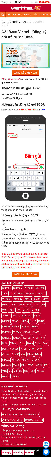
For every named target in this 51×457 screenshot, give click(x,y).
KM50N (26, 326)
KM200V (6, 332)
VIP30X (17, 332)
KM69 (37, 299)
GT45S (36, 332)
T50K (20, 293)
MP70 (25, 321)
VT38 (23, 348)
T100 (35, 304)
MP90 (35, 326)
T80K (5, 293)
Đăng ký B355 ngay (25, 73)
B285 (45, 343)
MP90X (35, 359)
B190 (37, 343)
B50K (39, 348)
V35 (4, 310)
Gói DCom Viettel (34, 420)
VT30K (13, 343)
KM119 (28, 299)
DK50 (13, 304)
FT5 (46, 365)
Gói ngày (6, 452)
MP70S (6, 376)
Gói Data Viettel (10, 414)
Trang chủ (6, 2)
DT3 (23, 365)
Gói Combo (24, 14)
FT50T (26, 332)
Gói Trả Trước (40, 14)
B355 (5, 348)
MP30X (6, 359)
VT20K (35, 310)
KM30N (6, 326)
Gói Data (11, 14)
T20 (18, 310)
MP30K (16, 321)
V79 (21, 315)
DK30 (5, 343)
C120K (5, 354)
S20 (33, 370)
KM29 (33, 321)
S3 (15, 370)
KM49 (41, 321)
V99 (23, 354)
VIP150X (6, 299)
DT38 (30, 354)
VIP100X (40, 288)
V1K (4, 370)
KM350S (14, 348)
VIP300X (28, 288)
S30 (29, 304)
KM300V (17, 288)
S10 (26, 370)
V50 (43, 304)
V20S (16, 365)
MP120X (6, 365)
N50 (43, 337)
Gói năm (29, 452)
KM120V (18, 299)
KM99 (22, 304)
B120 (22, 343)
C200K (15, 354)
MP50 (5, 304)
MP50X (16, 359)
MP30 (45, 299)
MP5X (39, 365)
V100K (28, 315)
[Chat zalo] (46, 444)
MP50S (40, 370)
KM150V (30, 293)
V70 (14, 315)
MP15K (6, 321)
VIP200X (41, 293)
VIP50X (6, 315)
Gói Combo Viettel (29, 414)
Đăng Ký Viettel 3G (11, 79)
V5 (10, 370)
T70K (13, 293)
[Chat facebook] (46, 452)
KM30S (16, 326)
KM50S (17, 337)
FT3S (30, 365)
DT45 (38, 354)
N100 (35, 337)
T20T (11, 310)
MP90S (16, 376)
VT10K (26, 310)
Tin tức (18, 2)
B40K (31, 348)
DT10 (37, 315)
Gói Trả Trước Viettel (12, 420)
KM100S (6, 337)
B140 (30, 343)
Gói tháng (18, 452)
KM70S (27, 337)
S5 (20, 370)
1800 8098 (44, 2)
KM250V (6, 288)
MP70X (25, 359)
